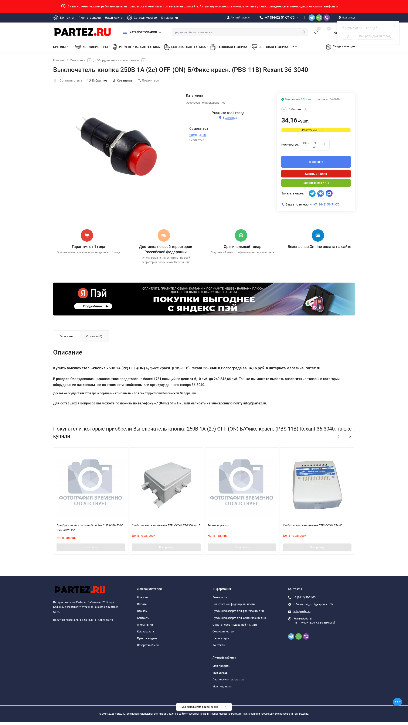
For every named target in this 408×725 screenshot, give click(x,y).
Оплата (142, 604)
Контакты (143, 617)
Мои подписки (222, 686)
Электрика (77, 60)
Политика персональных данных (73, 619)
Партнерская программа (228, 679)
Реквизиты (219, 597)
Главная (59, 60)
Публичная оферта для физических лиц (238, 610)
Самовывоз (197, 135)
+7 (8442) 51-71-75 (280, 17)
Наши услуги (220, 638)
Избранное (99, 80)
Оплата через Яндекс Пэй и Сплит (234, 624)
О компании (145, 624)
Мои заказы (220, 672)
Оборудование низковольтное (118, 60)
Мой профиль (221, 665)
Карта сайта (105, 619)
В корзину (316, 161)
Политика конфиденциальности (233, 604)
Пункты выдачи (147, 638)
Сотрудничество (223, 631)
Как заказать (145, 631)
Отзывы (142, 610)
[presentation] (338, 436)
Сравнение (124, 80)
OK (224, 707)
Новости (142, 597)
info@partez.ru (301, 611)
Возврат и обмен (148, 645)
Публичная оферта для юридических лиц (239, 617)
